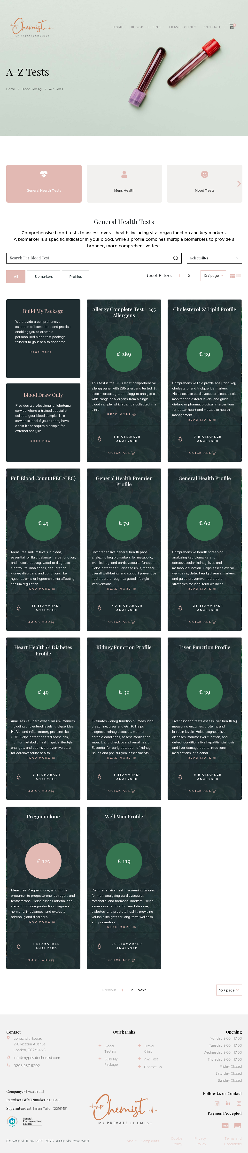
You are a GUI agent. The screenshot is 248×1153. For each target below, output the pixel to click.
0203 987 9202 (27, 1066)
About (132, 1141)
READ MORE (124, 414)
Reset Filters (159, 275)
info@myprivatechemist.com (37, 1058)
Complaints (150, 1141)
